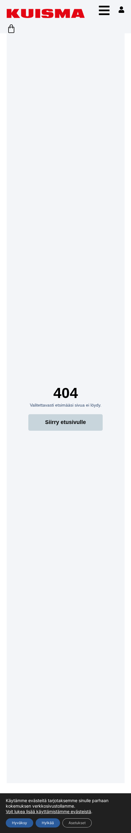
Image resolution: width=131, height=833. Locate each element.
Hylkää (48, 822)
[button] (104, 10)
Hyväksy (19, 822)
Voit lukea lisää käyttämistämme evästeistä (48, 811)
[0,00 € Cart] (11, 28)
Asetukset (77, 822)
